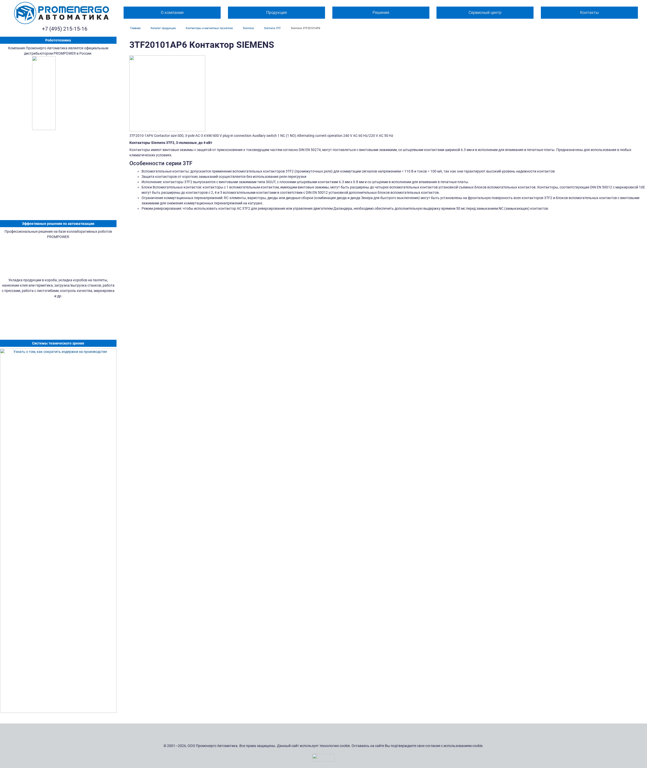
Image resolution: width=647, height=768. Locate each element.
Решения (381, 12)
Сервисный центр (485, 12)
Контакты (589, 12)
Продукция (276, 12)
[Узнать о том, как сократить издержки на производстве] (58, 531)
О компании (172, 12)
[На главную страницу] (62, 13)
